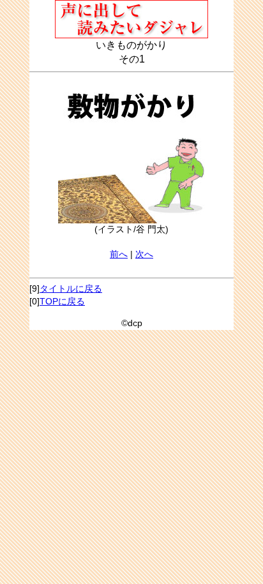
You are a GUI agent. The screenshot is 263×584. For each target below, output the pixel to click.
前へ (119, 254)
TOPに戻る (62, 301)
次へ (144, 254)
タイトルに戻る (71, 288)
